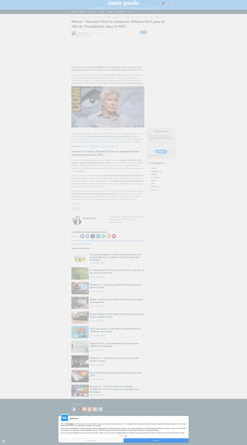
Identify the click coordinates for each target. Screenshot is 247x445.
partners (70, 424)
